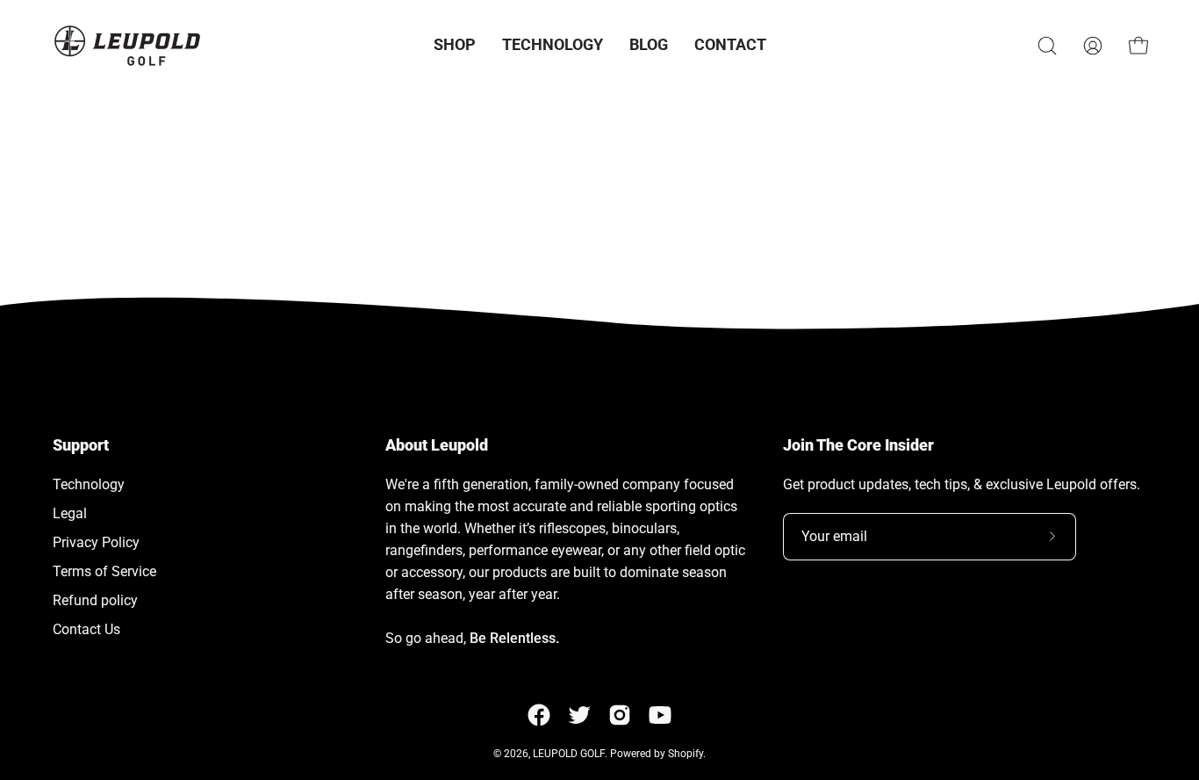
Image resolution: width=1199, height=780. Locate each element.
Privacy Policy (96, 542)
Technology (89, 484)
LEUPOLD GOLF (569, 754)
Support (81, 445)
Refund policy (95, 600)
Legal (70, 513)
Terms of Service (104, 571)
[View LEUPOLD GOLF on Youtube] (660, 715)
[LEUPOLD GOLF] (127, 45)
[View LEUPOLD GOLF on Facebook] (539, 715)
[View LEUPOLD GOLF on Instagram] (620, 715)
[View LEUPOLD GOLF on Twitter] (579, 715)
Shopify (685, 754)
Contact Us (86, 629)
